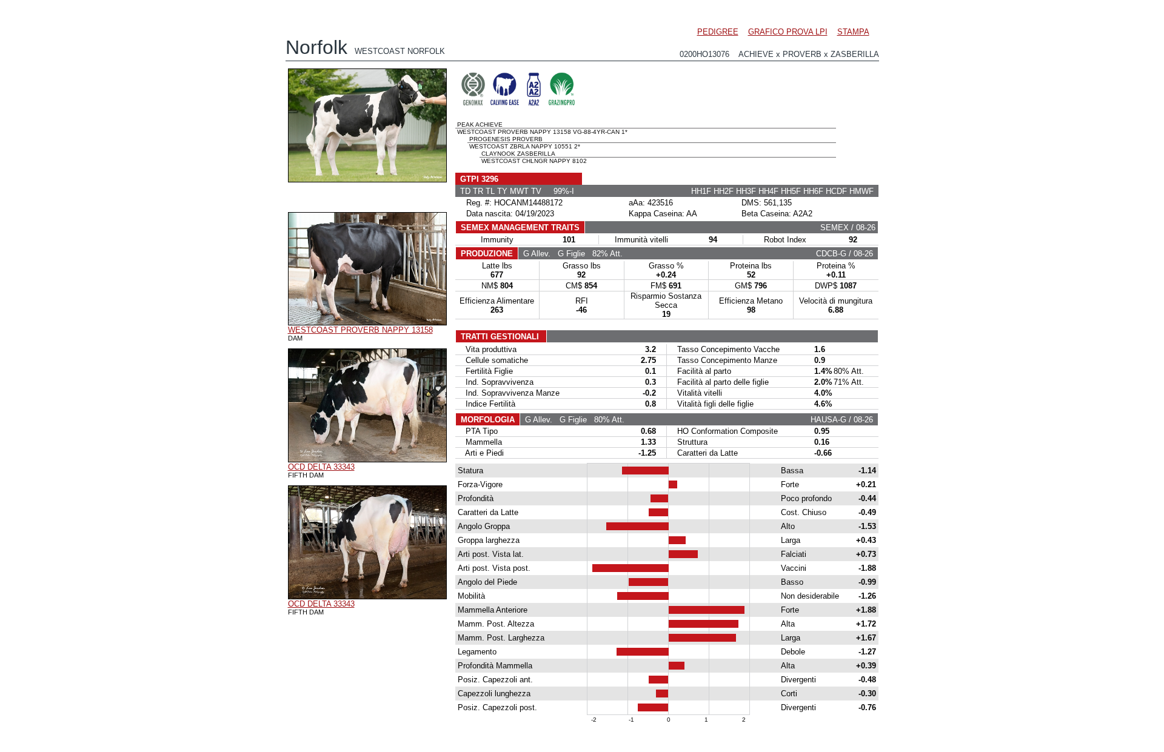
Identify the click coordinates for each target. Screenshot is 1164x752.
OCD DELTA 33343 (321, 466)
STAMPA (853, 31)
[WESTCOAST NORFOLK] (367, 179)
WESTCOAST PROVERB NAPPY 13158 (360, 329)
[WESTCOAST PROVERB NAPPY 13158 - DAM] (367, 322)
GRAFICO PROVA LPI (788, 31)
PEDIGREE (717, 31)
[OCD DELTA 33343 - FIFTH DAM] (367, 459)
